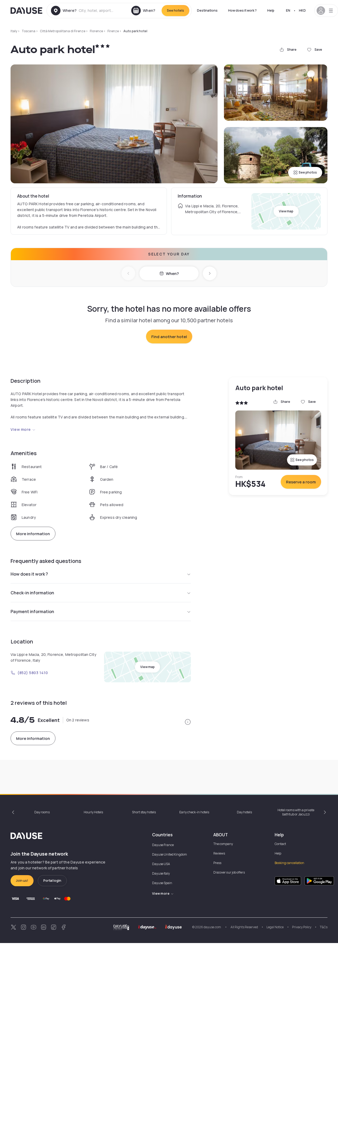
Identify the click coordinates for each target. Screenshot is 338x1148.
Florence (96, 31)
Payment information (32, 611)
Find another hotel (169, 336)
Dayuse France (163, 845)
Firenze (113, 31)
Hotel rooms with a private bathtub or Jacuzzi (296, 812)
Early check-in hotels (194, 812)
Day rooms (42, 812)
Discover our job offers (229, 872)
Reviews (219, 853)
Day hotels (244, 812)
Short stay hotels (144, 812)
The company (223, 844)
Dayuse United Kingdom (169, 854)
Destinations (207, 10)
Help (270, 10)
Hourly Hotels (93, 812)
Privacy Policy (301, 927)
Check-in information (32, 593)
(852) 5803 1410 (32, 672)
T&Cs (323, 927)
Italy (14, 31)
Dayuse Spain (162, 883)
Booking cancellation (289, 863)
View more (21, 429)
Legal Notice (275, 927)
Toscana (28, 31)
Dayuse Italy (161, 873)
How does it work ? (242, 10)
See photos (308, 172)
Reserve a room (301, 482)
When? (172, 273)
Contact (280, 844)
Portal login (52, 880)
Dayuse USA (161, 864)
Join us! (22, 880)
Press (217, 863)
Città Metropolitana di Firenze (62, 31)
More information (33, 533)
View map (286, 211)
